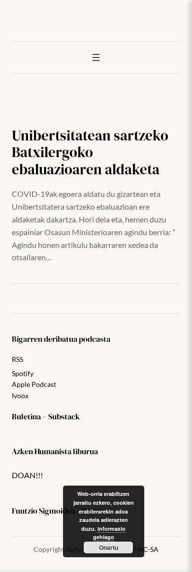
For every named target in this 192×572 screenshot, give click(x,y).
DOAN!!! (27, 475)
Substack (64, 416)
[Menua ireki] (96, 57)
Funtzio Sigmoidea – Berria (58, 510)
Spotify (22, 373)
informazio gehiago (109, 533)
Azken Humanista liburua (55, 451)
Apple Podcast (34, 384)
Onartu (108, 547)
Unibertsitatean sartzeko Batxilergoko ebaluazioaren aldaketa (90, 152)
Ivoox (20, 395)
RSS (17, 359)
